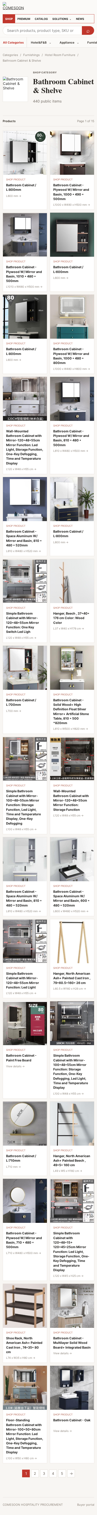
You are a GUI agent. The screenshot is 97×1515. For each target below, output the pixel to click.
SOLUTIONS (62, 19)
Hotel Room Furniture (60, 55)
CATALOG (41, 19)
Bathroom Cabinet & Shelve (22, 60)
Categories (10, 55)
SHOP (9, 19)
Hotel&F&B (41, 42)
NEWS (80, 19)
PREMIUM (23, 19)
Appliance (69, 42)
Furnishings (31, 55)
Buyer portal (85, 1504)
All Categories (13, 42)
